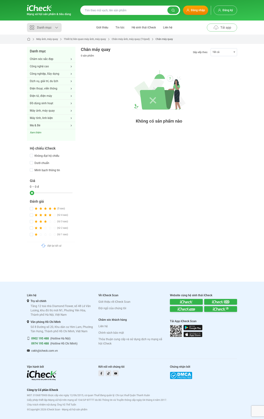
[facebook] (101, 373)
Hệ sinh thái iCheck (144, 27)
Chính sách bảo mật (111, 332)
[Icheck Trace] (186, 309)
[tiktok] (108, 373)
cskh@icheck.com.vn (44, 350)
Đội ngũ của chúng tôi (112, 308)
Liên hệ (167, 27)
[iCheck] (186, 302)
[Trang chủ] (49, 10)
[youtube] (116, 373)
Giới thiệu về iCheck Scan (114, 301)
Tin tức (119, 27)
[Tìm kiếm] (173, 10)
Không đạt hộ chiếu (46, 155)
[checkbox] (31, 155)
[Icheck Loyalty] (220, 309)
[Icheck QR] (220, 302)
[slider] (32, 193)
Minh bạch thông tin (47, 170)
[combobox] (224, 52)
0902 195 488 (40, 338)
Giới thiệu (102, 27)
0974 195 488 (40, 343)
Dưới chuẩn (41, 163)
